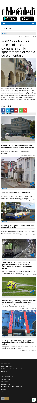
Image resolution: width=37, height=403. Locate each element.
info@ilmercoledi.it (6, 392)
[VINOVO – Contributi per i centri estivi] (18, 172)
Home (5, 29)
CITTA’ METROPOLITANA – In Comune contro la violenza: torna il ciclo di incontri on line (18, 342)
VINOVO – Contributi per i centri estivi (15, 192)
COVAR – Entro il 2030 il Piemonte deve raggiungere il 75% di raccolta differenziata (17, 146)
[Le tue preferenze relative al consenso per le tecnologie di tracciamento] (34, 400)
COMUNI (11, 29)
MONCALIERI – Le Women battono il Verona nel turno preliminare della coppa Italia (19, 301)
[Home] (3, 23)
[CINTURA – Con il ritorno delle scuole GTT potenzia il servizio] (18, 211)
